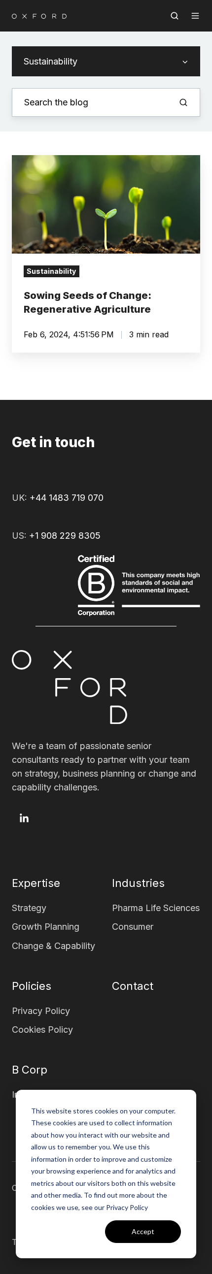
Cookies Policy (42, 1029)
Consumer (132, 926)
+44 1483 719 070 (67, 497)
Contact (132, 986)
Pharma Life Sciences (156, 908)
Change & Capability (53, 946)
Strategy (29, 908)
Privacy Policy (41, 1011)
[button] (174, 16)
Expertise (36, 883)
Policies (31, 986)
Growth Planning (45, 926)
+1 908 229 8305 (65, 535)
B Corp (29, 1069)
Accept (143, 1231)
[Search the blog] (183, 102)
